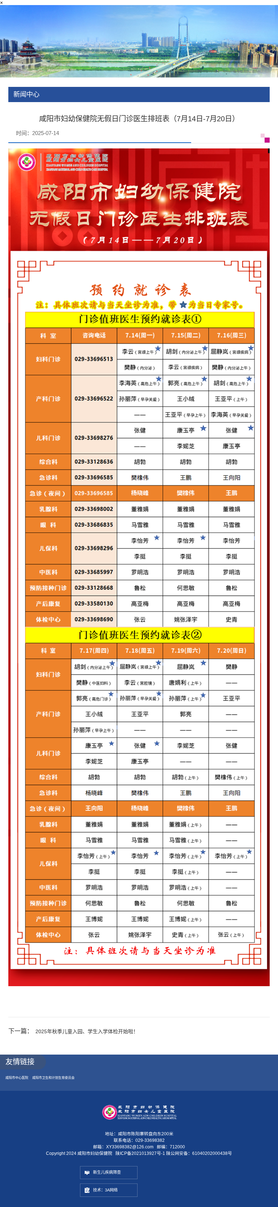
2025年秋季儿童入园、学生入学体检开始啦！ (98, 1037)
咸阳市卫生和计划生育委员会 (64, 1085)
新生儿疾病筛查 (112, 1182)
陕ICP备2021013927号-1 (140, 1161)
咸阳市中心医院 (19, 1085)
